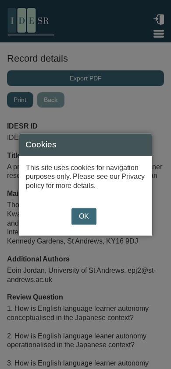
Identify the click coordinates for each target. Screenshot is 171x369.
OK (84, 216)
